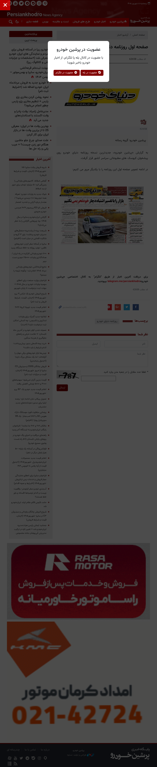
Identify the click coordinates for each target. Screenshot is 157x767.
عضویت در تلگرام (65, 73)
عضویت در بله (90, 73)
